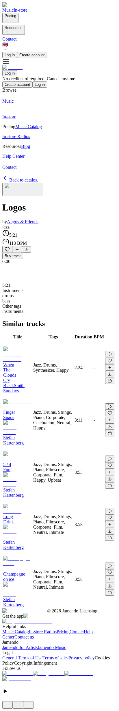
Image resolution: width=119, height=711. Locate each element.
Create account (32, 55)
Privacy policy (81, 657)
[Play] (22, 189)
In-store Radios (43, 631)
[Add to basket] (109, 381)
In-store (20, 10)
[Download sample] (26, 249)
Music (8, 10)
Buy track (13, 256)
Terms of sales (55, 657)
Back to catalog (23, 179)
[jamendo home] (12, 4)
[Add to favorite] (7, 249)
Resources (14, 28)
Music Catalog (15, 631)
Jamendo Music (52, 647)
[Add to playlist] (17, 249)
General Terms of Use (22, 657)
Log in (10, 55)
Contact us (24, 636)
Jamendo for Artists (20, 647)
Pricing (10, 16)
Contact (9, 39)
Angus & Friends (22, 221)
